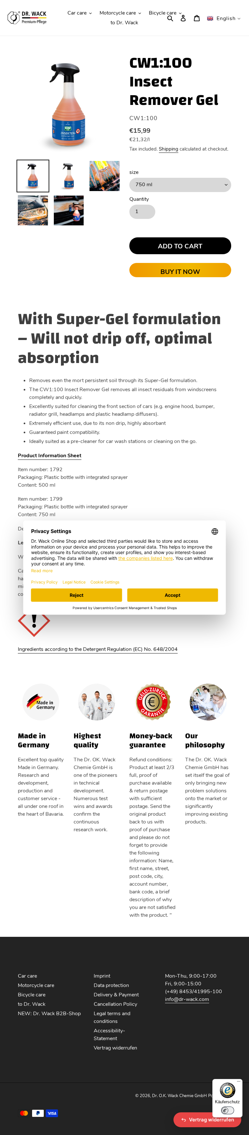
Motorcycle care (36, 985)
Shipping (168, 149)
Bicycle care (31, 994)
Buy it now (180, 271)
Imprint (102, 976)
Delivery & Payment (116, 994)
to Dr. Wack (31, 1004)
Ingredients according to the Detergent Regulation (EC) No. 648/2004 (98, 649)
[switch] (227, 1110)
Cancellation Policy (115, 1004)
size (133, 172)
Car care (27, 976)
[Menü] (239, 1083)
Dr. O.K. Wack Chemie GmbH (179, 1096)
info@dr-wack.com (187, 999)
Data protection (111, 985)
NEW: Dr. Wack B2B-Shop (49, 1013)
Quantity (139, 199)
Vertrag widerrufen (115, 1047)
